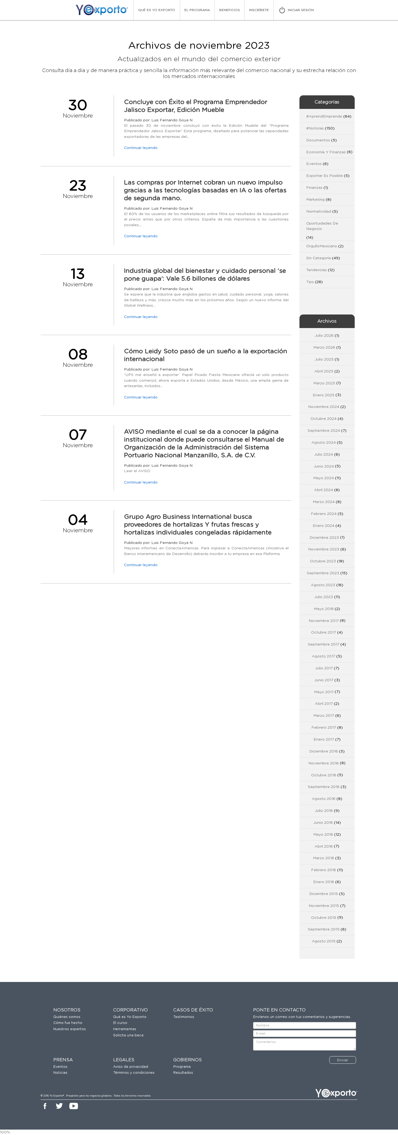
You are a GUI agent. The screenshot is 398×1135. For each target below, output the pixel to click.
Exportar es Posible (324, 176)
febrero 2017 (323, 727)
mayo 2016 (323, 834)
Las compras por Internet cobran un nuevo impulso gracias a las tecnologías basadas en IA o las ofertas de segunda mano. (205, 191)
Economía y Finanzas (326, 152)
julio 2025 (324, 359)
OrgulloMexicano (321, 246)
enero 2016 (323, 882)
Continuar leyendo (141, 148)
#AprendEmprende (324, 116)
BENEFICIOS (229, 10)
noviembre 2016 (323, 763)
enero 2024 (323, 526)
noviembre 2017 (324, 621)
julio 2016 (324, 811)
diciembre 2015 (323, 894)
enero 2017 (324, 739)
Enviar (342, 1060)
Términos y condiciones (134, 1073)
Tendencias (316, 270)
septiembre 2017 (323, 644)
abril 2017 (324, 704)
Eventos (314, 164)
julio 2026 (324, 336)
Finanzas (314, 188)
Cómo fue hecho (67, 1023)
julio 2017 (324, 668)
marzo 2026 (324, 347)
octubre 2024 (324, 419)
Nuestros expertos (69, 1029)
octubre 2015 (323, 918)
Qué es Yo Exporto (129, 1017)
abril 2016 (324, 846)
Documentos (318, 140)
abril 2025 (323, 371)
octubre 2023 (323, 561)
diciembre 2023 (324, 538)
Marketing (315, 200)
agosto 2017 (323, 656)
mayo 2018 (324, 609)
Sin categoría (318, 258)
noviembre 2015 (324, 906)
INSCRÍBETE (259, 10)
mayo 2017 (324, 692)
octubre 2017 (323, 632)
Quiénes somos (66, 1017)
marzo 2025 (324, 383)
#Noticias (315, 128)
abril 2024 (323, 490)
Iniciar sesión (301, 10)
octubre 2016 (323, 775)
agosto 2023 (323, 585)
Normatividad (318, 211)
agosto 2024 (323, 443)
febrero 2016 (323, 870)
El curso (120, 1023)
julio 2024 (323, 454)
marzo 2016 (323, 858)
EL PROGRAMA (197, 10)
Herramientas (124, 1029)
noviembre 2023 (323, 549)
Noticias (60, 1073)
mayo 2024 (323, 478)
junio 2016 (323, 823)
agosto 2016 (323, 799)
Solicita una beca (128, 1035)
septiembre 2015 (324, 929)
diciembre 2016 (323, 751)
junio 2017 (323, 680)
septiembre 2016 (324, 787)
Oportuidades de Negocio (322, 226)
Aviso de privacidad (130, 1067)
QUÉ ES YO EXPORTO (156, 10)
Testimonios (183, 1017)
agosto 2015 (323, 941)
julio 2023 (323, 597)
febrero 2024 (324, 514)
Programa (182, 1067)
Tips (310, 282)
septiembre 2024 (324, 431)
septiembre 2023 (323, 573)
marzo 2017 (323, 716)
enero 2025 (323, 395)
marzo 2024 (324, 502)
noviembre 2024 (323, 407)
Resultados (183, 1073)
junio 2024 (324, 466)
